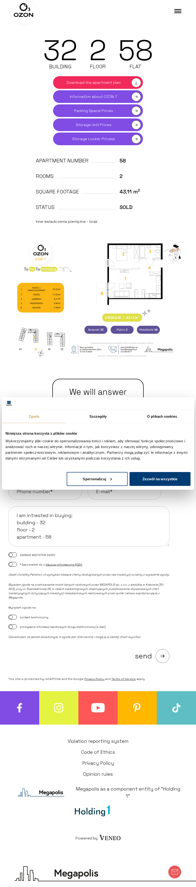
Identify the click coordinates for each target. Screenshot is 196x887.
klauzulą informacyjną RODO (64, 564)
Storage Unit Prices (93, 124)
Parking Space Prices (93, 110)
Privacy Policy (94, 679)
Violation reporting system (98, 741)
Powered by (87, 838)
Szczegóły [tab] (98, 416)
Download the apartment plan (93, 82)
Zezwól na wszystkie (159, 479)
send (143, 656)
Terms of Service (123, 679)
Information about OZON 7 (93, 96)
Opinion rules (98, 774)
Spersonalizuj (94, 479)
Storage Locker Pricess (93, 138)
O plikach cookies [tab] (162, 416)
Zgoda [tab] (34, 416)
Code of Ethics (98, 752)
